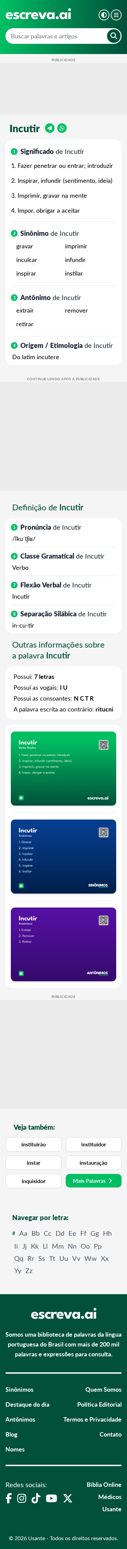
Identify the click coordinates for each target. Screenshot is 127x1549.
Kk (35, 1245)
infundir (75, 260)
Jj (24, 1245)
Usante (112, 1508)
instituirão (33, 1144)
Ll (45, 1245)
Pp (98, 1245)
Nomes (15, 1449)
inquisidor (33, 1181)
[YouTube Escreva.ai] (51, 1498)
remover (76, 310)
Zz (29, 1270)
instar (33, 1162)
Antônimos (20, 1419)
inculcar (26, 260)
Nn (72, 1245)
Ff (83, 1232)
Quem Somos (103, 1389)
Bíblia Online (104, 1484)
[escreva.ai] (38, 13)
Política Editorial (99, 1404)
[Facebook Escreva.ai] (8, 1498)
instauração (93, 1162)
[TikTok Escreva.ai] (35, 1498)
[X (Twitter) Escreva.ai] (68, 1498)
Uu (63, 1258)
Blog (11, 1434)
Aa (23, 1232)
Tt (52, 1258)
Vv (76, 1258)
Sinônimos (19, 1389)
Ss (41, 1258)
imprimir (76, 246)
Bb (35, 1232)
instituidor (93, 1144)
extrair (25, 310)
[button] (104, 15)
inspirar (26, 273)
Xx (105, 1258)
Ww (90, 1258)
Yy (17, 1270)
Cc (47, 1232)
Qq (18, 1258)
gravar (24, 246)
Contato (111, 1434)
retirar (25, 324)
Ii (16, 1245)
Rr (30, 1258)
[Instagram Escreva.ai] (21, 1498)
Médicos (110, 1496)
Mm (58, 1245)
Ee (72, 1232)
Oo (85, 1245)
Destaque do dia (27, 1404)
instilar (74, 273)
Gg (94, 1232)
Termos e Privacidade (92, 1419)
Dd (60, 1232)
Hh (107, 1232)
